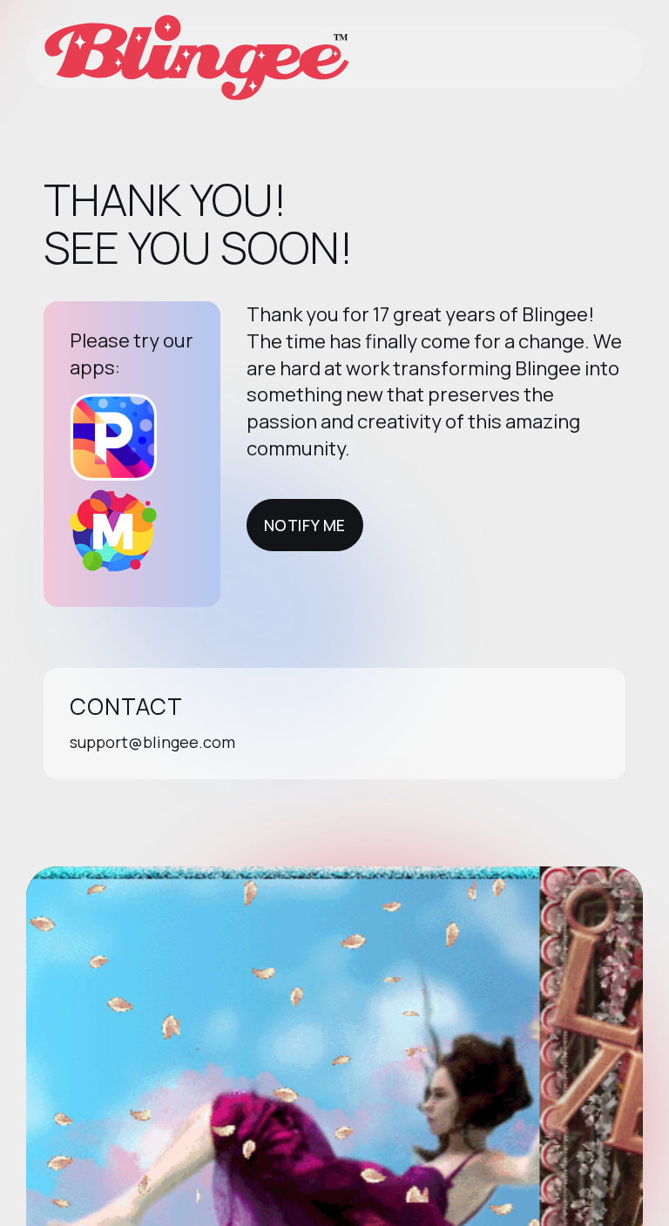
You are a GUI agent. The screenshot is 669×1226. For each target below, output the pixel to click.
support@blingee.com (152, 741)
